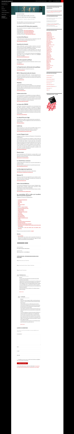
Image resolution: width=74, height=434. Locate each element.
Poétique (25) (49, 57)
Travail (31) (48, 66)
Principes (50, 1)
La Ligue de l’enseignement (22, 199)
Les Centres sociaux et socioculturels (24, 221)
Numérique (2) (49, 54)
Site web (18, 355)
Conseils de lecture (49, 75)
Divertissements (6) (50, 42)
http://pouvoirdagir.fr (20, 122)
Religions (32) (49, 61)
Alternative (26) (49, 33)
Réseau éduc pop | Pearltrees (24, 260)
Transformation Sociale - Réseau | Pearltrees (26, 265)
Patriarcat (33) (49, 55)
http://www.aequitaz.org (21, 90)
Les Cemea (20, 200)
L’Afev (19, 203)
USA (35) (48, 69)
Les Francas (20, 202)
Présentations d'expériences (51, 86)
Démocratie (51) (49, 41)
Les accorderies (20, 235)
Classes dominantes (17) (50, 36)
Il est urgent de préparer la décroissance (23, 248)
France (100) (48, 47)
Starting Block (20, 214)
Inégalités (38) (49, 50)
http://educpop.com (20, 64)
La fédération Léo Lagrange (22, 211)
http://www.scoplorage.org (28, 32)
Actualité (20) (49, 32)
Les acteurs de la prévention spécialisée (24, 223)
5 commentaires (32, 19)
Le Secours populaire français (23, 217)
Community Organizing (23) (51, 38)
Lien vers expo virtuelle (50, 79)
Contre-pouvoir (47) (50, 39)
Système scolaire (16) (50, 65)
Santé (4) (48, 62)
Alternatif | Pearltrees (22, 270)
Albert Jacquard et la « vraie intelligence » (23, 251)
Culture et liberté (21, 209)
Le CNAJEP (20, 212)
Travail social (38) (49, 67)
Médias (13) (48, 53)
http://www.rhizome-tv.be (21, 180)
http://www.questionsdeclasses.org (23, 56)
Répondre (22, 291)
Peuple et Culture (21, 210)
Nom (18, 346)
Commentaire (19, 333)
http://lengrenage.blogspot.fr (29, 31)
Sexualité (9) (48, 64)
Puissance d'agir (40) (50, 58)
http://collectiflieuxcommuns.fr (22, 166)
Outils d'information (50, 84)
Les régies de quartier (21, 222)
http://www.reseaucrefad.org (22, 114)
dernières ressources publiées (52, 24)
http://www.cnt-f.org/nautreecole (22, 157)
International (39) (49, 51)
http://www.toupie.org (21, 70)
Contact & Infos (4, 14)
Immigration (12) (49, 49)
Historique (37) (49, 48)
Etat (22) (48, 45)
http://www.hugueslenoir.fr (21, 149)
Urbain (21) (48, 68)
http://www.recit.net (20, 79)
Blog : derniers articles (56, 1)
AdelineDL (26, 19)
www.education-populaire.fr (7, 1)
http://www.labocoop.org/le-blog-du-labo (24, 131)
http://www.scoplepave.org (28, 30)
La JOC (19, 205)
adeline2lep (23, 296)
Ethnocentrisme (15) (50, 46)
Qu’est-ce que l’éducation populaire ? (41, 1)
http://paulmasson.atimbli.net (22, 41)
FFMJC (26, 206)
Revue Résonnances (21, 216)
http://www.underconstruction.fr (22, 101)
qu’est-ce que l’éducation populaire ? (56, 11)
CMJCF (22, 206)
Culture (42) (48, 40)
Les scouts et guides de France (23, 208)
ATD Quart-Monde (21, 204)
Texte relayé (48, 88)
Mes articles (48, 82)
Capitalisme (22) (49, 35)
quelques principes (50, 12)
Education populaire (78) (50, 44)
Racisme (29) (48, 60)
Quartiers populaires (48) (50, 59)
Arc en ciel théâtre (21, 215)
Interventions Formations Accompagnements (4, 17)
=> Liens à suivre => (4, 10)
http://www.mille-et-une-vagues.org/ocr (24, 191)
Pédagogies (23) (49, 56)
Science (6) (48, 63)
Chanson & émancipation (5, 12)
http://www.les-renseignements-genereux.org (25, 172)
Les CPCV (19, 220)
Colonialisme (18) (49, 37)
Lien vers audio (49, 77)
